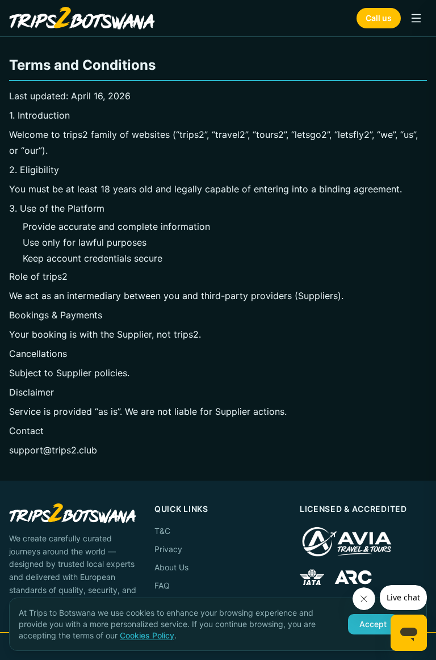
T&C (162, 531)
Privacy (168, 549)
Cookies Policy (147, 635)
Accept (373, 624)
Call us (379, 18)
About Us (171, 567)
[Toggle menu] (416, 18)
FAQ (162, 585)
